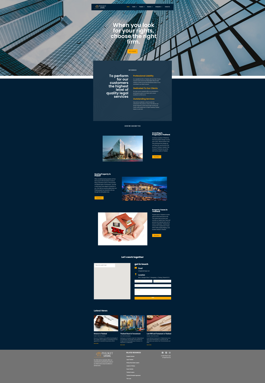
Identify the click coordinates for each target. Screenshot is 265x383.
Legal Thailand (129, 359)
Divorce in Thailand (100, 334)
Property (141, 6)
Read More (96, 343)
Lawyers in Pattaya (130, 366)
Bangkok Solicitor (130, 356)
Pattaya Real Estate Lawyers (132, 362)
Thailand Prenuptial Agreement (133, 375)
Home (128, 6)
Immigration (158, 6)
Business (149, 6)
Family (133, 6)
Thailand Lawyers (130, 372)
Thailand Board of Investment (130, 334)
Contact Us (167, 6)
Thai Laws (128, 378)
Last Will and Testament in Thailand (159, 334)
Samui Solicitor (129, 369)
